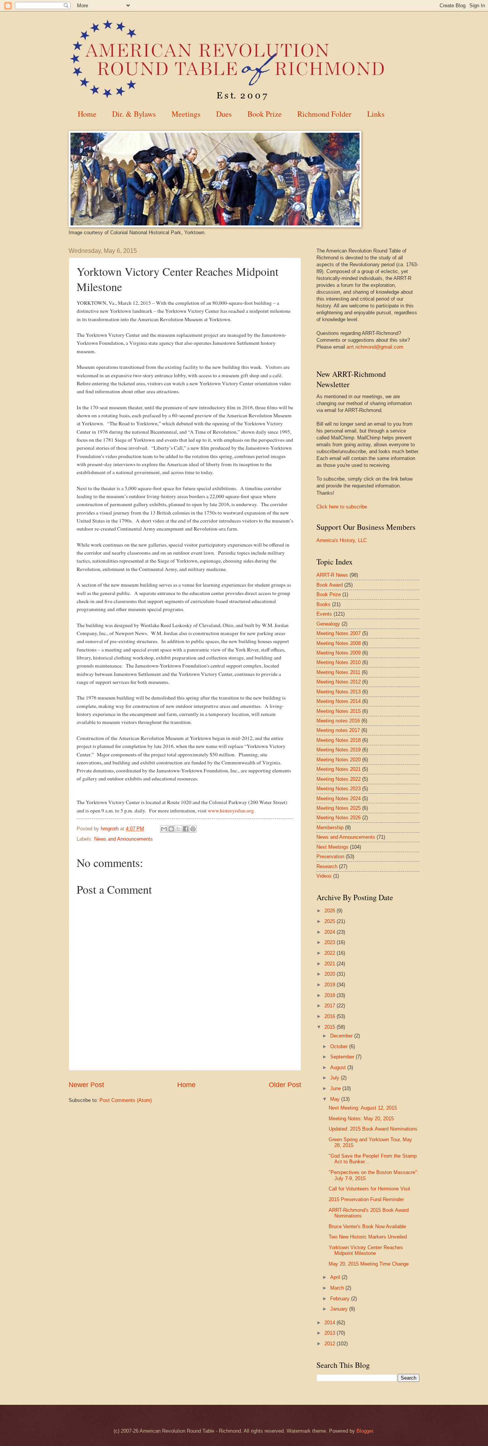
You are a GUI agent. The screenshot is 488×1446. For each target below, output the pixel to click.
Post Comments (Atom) (126, 1100)
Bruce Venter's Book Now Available (367, 1226)
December (342, 1036)
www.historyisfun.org (231, 810)
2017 (330, 1006)
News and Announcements (123, 839)
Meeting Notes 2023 (338, 788)
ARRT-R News (332, 575)
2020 (330, 974)
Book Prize (264, 114)
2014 (330, 1322)
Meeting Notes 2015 (338, 711)
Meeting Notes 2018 (338, 740)
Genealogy (328, 624)
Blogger (364, 1431)
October (339, 1046)
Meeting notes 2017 (338, 730)
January (339, 1309)
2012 (330, 1343)
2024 (330, 932)
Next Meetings (332, 847)
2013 (330, 1333)
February (340, 1298)
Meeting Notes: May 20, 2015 (361, 1118)
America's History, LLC (341, 540)
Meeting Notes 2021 (338, 769)
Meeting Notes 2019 (338, 750)
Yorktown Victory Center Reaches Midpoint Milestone (366, 1250)
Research (326, 866)
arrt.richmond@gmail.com (375, 347)
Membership (330, 827)
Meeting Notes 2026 (338, 817)
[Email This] (164, 829)
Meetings (186, 114)
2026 (330, 911)
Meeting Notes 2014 (338, 701)
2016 (330, 1016)
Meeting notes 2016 (338, 721)
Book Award (329, 585)
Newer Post (86, 1085)
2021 (330, 964)
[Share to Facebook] (185, 829)
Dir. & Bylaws (134, 114)
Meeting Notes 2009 (338, 653)
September (343, 1057)
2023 (330, 942)
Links (376, 114)
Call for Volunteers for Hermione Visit (369, 1189)
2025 (330, 921)
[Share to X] (178, 829)
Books (323, 604)
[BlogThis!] (171, 829)
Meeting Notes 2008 (338, 643)
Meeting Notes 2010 (338, 662)
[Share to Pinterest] (193, 829)
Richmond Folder (324, 114)
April (336, 1277)
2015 (330, 1027)
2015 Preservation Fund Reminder (366, 1199)
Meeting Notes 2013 (338, 692)
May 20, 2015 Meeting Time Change (369, 1264)
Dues (224, 114)
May (335, 1099)
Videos (324, 876)
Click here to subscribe (341, 507)
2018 (330, 995)
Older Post (285, 1085)
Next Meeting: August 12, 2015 (363, 1108)
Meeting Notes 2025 (338, 808)
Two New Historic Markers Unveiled (368, 1237)
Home (87, 114)
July (335, 1078)
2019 (330, 985)
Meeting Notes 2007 (338, 633)
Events (324, 614)
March (337, 1288)
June (336, 1088)
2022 (330, 953)
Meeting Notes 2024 (338, 798)
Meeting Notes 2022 (338, 779)
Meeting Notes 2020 (338, 759)
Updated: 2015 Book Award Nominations (373, 1129)
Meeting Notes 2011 (338, 672)
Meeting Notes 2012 (338, 682)
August (338, 1067)
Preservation (330, 856)
